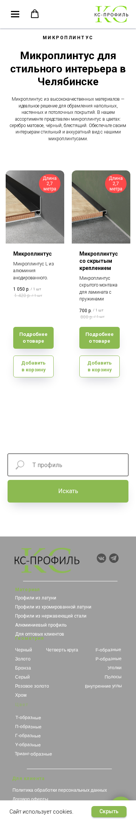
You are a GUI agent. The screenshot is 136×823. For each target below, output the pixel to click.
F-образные (108, 650)
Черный (23, 650)
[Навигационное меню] (15, 14)
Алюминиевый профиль (40, 625)
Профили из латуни (35, 598)
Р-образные (108, 659)
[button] (34, 13)
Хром (20, 695)
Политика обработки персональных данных (59, 790)
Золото (23, 659)
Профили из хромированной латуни (53, 607)
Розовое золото (32, 686)
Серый (22, 677)
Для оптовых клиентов (39, 634)
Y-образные (27, 745)
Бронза (23, 668)
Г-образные (28, 736)
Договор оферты (30, 799)
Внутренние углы (103, 686)
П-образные (28, 727)
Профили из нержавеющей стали (51, 616)
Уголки (115, 668)
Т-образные (28, 717)
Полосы (113, 677)
